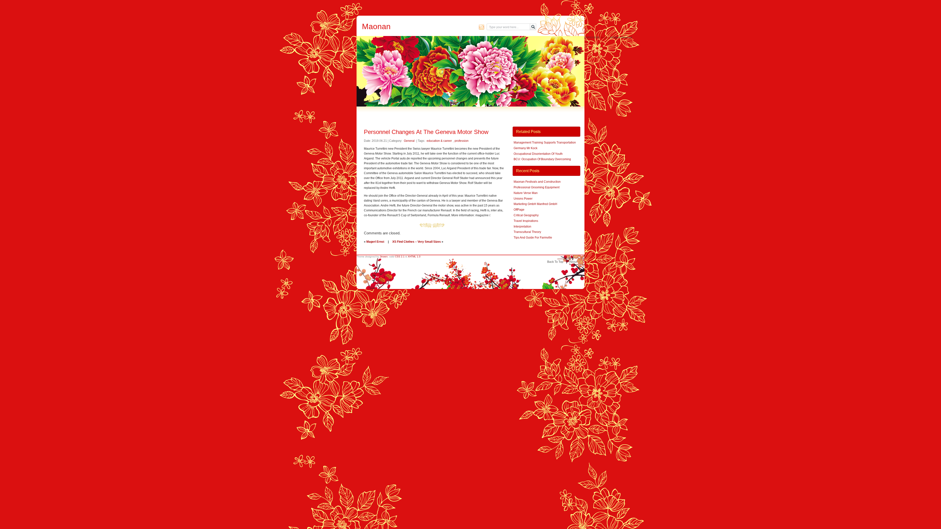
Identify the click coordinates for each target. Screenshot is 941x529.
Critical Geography (526, 215)
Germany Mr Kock (525, 148)
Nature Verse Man (526, 193)
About (573, 262)
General (409, 141)
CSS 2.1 (400, 256)
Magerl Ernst (375, 241)
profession (462, 141)
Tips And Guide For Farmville (533, 237)
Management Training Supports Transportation (545, 142)
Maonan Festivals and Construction (537, 181)
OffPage (519, 209)
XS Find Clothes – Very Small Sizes (416, 241)
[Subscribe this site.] (481, 27)
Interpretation (522, 226)
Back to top (555, 262)
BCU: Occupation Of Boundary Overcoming (542, 159)
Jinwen (384, 256)
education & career (439, 141)
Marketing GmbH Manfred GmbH (535, 204)
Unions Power (523, 198)
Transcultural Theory (527, 232)
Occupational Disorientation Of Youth (538, 154)
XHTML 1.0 (414, 256)
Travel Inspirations (526, 221)
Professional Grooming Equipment (536, 187)
